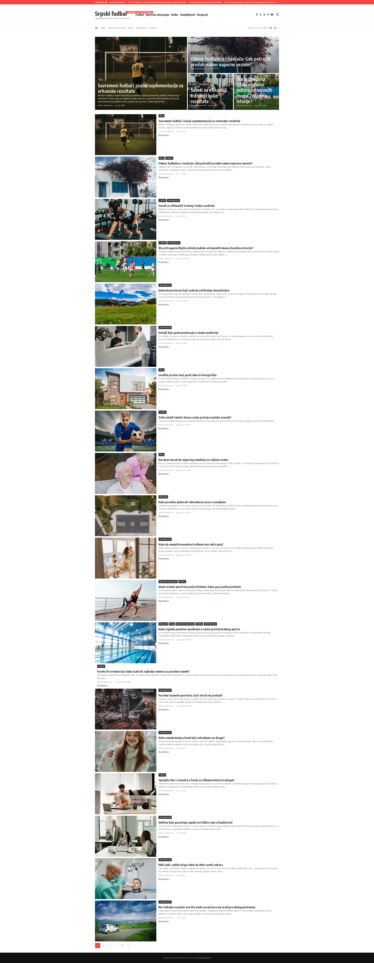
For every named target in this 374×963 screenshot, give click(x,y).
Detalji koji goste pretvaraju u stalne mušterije (189, 332)
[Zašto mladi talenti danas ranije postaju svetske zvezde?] (125, 431)
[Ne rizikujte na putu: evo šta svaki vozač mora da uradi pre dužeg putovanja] (125, 921)
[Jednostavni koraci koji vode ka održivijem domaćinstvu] (125, 304)
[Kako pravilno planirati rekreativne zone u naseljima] (125, 515)
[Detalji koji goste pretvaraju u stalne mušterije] (125, 346)
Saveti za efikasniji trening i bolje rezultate (209, 95)
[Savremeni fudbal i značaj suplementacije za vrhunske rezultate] (125, 134)
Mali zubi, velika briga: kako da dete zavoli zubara (191, 864)
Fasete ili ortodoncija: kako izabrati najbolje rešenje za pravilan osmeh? (143, 671)
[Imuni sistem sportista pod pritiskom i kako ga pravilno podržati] (125, 600)
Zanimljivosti (187, 14)
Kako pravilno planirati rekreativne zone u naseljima (192, 502)
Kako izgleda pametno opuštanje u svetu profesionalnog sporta (199, 629)
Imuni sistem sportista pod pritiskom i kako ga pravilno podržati (200, 586)
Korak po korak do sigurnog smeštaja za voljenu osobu (193, 459)
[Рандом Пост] (270, 28)
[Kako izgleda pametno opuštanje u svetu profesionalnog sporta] (125, 642)
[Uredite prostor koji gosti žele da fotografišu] (125, 388)
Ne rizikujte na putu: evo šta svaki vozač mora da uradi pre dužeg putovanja (207, 907)
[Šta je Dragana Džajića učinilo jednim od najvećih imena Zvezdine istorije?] (125, 261)
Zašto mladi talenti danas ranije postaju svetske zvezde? (195, 417)
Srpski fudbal (111, 13)
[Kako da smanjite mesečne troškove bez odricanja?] (125, 558)
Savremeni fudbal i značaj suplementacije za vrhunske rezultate (140, 88)
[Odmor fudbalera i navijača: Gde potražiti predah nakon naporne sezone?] (125, 177)
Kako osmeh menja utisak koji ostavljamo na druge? (192, 737)
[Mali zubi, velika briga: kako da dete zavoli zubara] (125, 878)
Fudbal (140, 14)
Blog (101, 80)
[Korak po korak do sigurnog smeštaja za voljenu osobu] (125, 473)
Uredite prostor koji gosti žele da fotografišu (188, 375)
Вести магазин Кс (204, 958)
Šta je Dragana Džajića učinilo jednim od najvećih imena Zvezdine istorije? (254, 90)
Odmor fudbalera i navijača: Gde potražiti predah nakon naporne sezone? (231, 61)
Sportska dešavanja (157, 14)
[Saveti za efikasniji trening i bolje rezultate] (125, 219)
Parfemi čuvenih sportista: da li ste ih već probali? (191, 695)
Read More (164, 135)
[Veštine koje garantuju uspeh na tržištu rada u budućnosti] (125, 836)
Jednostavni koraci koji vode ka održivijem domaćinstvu (194, 290)
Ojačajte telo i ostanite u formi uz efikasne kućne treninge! (196, 780)
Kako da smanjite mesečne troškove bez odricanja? (191, 544)
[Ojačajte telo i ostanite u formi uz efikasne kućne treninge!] (125, 793)
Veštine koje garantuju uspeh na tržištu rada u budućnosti (196, 822)
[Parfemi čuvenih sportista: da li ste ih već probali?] (125, 709)
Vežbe (174, 14)
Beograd (202, 14)
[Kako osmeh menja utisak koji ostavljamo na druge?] (125, 751)
